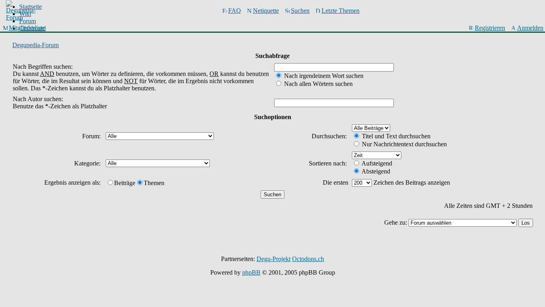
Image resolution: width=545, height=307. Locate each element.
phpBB (251, 272)
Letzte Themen (340, 10)
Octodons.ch (308, 258)
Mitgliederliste (27, 27)
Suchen (300, 10)
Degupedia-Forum (35, 45)
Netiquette (266, 10)
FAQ (234, 10)
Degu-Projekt (273, 258)
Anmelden (530, 27)
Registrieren (490, 27)
